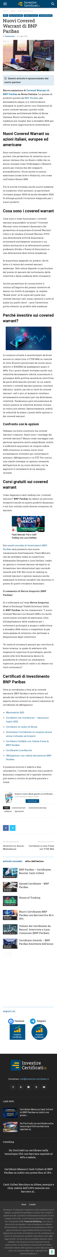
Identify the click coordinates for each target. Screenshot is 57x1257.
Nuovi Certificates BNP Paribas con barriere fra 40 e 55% (36, 915)
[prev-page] (5, 954)
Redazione (10, 36)
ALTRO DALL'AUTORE (34, 861)
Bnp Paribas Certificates (8, 890)
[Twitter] (12, 828)
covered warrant (18, 808)
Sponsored (19, 811)
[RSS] (21, 1087)
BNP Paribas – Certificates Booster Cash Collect (35, 871)
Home (5, 11)
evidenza (8, 811)
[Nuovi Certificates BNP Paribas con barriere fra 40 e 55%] (10, 915)
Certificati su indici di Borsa (21, 726)
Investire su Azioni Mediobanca (13, 847)
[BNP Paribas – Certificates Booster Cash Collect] (10, 873)
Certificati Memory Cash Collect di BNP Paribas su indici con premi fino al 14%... (28, 1170)
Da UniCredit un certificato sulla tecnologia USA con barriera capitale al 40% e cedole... (29, 1154)
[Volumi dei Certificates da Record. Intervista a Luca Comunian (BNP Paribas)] (10, 929)
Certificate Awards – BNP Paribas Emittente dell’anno (36, 942)
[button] (5, 4)
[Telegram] (28, 1087)
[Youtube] (44, 1087)
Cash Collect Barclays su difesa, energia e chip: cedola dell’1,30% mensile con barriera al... (28, 1188)
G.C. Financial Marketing (31, 1221)
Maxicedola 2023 (15, 712)
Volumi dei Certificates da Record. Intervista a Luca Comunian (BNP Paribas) (35, 929)
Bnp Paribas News (25, 11)
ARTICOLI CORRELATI (12, 861)
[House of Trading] (10, 901)
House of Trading (29, 897)
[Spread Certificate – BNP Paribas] (10, 887)
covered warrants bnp (37, 808)
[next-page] (9, 954)
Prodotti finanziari (31, 15)
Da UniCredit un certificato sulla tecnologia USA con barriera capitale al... (36, 1126)
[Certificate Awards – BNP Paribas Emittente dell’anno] (10, 944)
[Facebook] (6, 828)
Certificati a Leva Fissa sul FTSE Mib (41, 847)
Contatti (32, 1204)
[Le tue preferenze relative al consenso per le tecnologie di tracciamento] (52, 1252)
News (13, 11)
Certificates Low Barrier (19, 750)
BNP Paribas (31, 97)
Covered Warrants (46, 15)
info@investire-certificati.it (34, 1079)
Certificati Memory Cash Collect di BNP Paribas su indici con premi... (36, 1112)
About (23, 1204)
